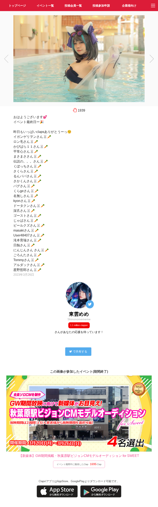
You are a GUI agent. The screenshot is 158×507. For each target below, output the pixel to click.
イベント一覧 (45, 5)
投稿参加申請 (101, 5)
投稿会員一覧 (73, 5)
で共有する (80, 351)
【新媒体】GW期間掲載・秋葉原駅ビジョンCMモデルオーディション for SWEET (79, 455)
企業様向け (129, 5)
